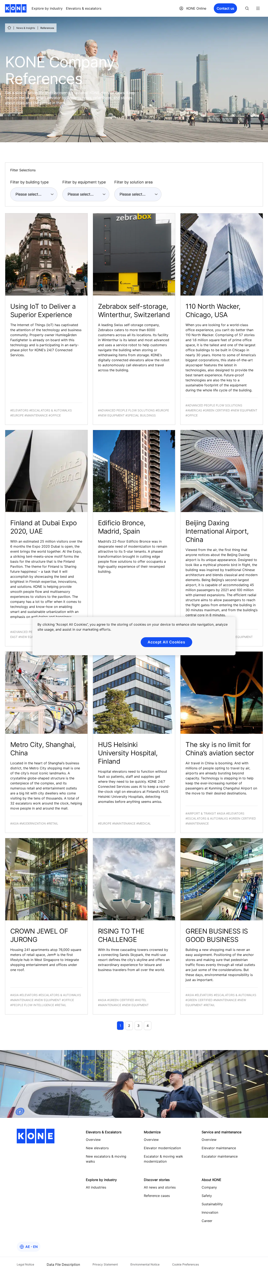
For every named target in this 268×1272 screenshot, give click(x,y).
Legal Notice (25, 1264)
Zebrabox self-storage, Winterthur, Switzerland (134, 310)
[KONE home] (16, 8)
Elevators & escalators (83, 8)
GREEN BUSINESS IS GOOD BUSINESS (217, 935)
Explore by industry (47, 8)
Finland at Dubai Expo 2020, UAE (43, 527)
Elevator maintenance (219, 1148)
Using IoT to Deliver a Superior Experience (43, 310)
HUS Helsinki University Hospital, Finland (128, 752)
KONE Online (196, 8)
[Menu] (258, 8)
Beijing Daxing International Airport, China (217, 531)
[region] (134, 636)
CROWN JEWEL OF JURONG (39, 935)
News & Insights (25, 27)
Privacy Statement (105, 1264)
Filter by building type (29, 182)
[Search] (247, 8)
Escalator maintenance (220, 1156)
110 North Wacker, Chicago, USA (213, 310)
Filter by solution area (133, 182)
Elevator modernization (162, 1148)
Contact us (225, 8)
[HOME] (9, 28)
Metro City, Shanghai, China (43, 748)
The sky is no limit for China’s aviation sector (220, 748)
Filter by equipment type (84, 182)
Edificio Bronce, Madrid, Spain (122, 527)
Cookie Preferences (185, 1264)
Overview (151, 1139)
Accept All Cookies (166, 642)
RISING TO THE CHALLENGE (121, 935)
